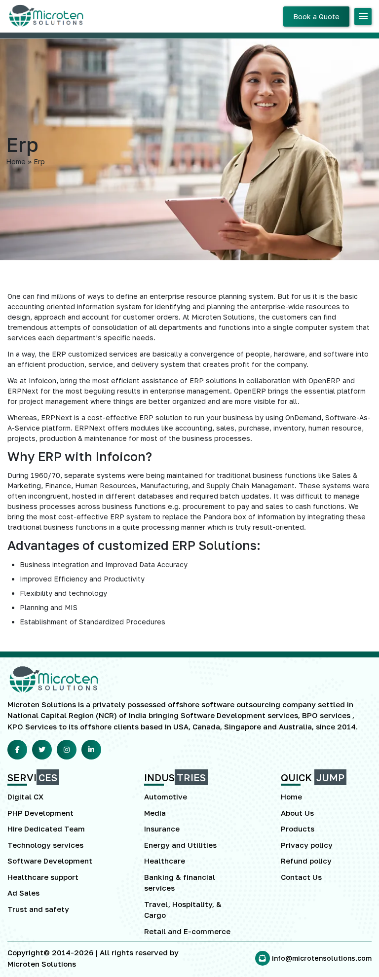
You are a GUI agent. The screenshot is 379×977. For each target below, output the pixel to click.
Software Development (49, 860)
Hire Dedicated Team (46, 828)
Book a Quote (316, 16)
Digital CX (25, 796)
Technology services (45, 844)
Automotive (165, 796)
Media (155, 812)
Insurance (162, 828)
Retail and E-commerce (187, 931)
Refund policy (306, 860)
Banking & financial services (179, 882)
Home (291, 796)
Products (297, 828)
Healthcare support (42, 876)
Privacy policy (307, 844)
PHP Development (40, 812)
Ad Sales (23, 892)
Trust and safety (38, 909)
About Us (297, 812)
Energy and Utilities (180, 844)
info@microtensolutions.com (322, 958)
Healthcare (164, 860)
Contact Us (301, 876)
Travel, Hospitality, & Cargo (183, 910)
